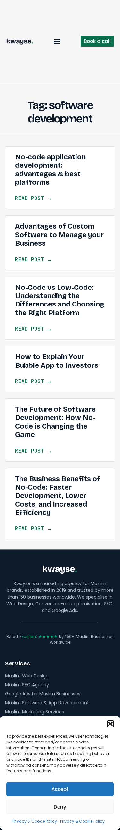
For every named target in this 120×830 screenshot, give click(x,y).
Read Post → (33, 198)
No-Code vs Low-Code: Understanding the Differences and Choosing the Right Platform (59, 300)
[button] (110, 724)
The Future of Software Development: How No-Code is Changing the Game (55, 422)
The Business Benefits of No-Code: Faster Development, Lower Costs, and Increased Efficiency (57, 496)
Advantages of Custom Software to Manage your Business (59, 234)
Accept (60, 789)
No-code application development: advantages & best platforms (50, 170)
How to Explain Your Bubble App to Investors (56, 361)
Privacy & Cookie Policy (34, 821)
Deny (60, 806)
